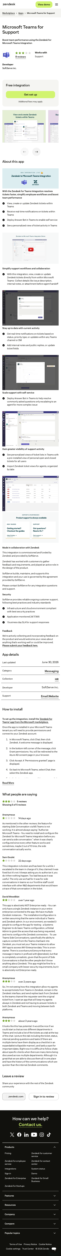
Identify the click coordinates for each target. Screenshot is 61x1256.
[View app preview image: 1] (24, 126)
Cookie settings (13, 1248)
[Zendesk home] (9, 4)
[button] (28, 1147)
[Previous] (24, 152)
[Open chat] (54, 1249)
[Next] (36, 152)
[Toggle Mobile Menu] (56, 4)
